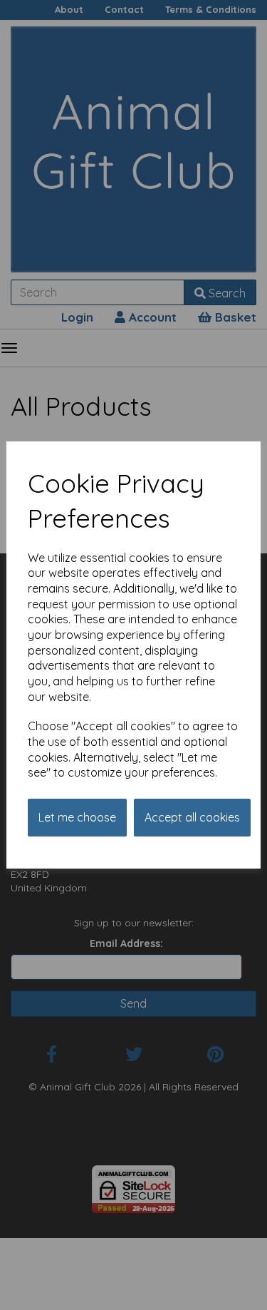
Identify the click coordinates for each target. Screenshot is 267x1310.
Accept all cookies (192, 817)
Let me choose (77, 817)
